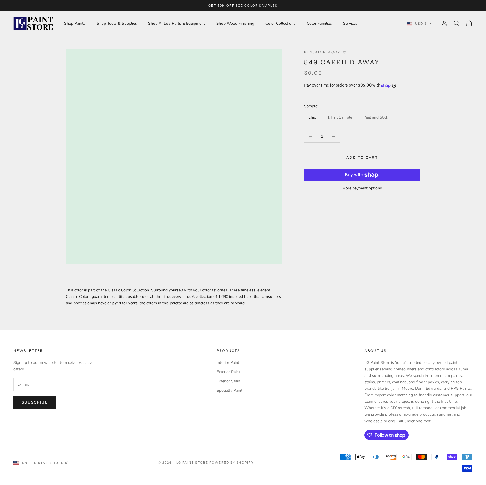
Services (350, 23)
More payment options (362, 188)
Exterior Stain (228, 381)
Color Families (319, 23)
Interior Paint (228, 362)
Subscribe (35, 402)
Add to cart (362, 157)
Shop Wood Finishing (235, 23)
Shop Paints (75, 23)
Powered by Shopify (231, 462)
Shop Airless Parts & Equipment (176, 23)
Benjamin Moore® (325, 52)
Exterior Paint (228, 372)
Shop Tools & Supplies (117, 23)
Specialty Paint (229, 390)
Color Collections (281, 23)
